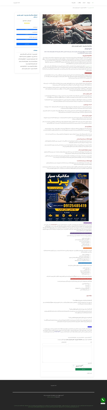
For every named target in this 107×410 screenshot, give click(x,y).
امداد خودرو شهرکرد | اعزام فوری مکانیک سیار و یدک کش (37, 406)
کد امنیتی (90, 363)
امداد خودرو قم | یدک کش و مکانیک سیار (38, 405)
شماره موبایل (63, 342)
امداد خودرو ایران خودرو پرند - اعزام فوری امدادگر (27, 59)
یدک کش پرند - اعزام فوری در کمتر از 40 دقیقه (28, 56)
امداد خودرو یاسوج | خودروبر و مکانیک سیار (72, 406)
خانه (93, 2)
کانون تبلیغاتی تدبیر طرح (51, 397)
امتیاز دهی (27, 44)
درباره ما (88, 2)
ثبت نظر (83, 369)
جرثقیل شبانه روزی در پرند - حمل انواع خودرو (28, 66)
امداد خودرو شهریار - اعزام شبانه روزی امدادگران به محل (56, 406)
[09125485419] (103, 400)
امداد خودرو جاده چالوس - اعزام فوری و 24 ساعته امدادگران (60, 405)
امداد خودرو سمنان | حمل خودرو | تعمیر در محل (85, 405)
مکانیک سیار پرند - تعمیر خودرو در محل (29, 68)
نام (91, 342)
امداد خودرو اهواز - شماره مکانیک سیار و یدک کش (22, 405)
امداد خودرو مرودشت (73, 405)
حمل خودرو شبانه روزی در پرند (31, 64)
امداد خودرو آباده (47, 405)
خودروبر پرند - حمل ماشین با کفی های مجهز (28, 54)
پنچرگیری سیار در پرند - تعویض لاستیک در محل (28, 61)
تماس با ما (73, 2)
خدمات (84, 2)
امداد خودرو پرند (91, 7)
